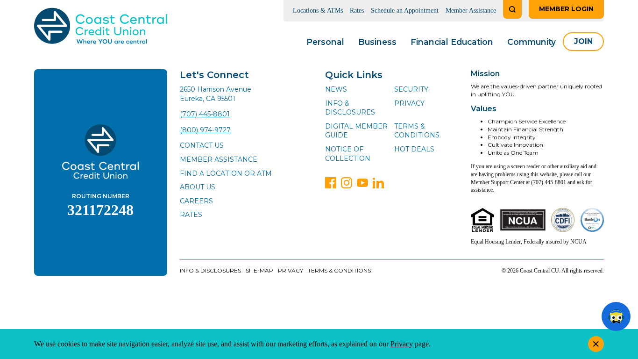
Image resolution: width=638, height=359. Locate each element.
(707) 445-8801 (205, 114)
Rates (357, 10)
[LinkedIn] (378, 182)
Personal (325, 42)
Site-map (259, 270)
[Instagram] (346, 182)
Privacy (409, 103)
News (336, 89)
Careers (196, 201)
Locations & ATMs (318, 10)
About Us (197, 187)
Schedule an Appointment (405, 10)
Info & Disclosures (350, 108)
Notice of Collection (347, 154)
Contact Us (202, 145)
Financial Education (452, 42)
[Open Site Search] (512, 9)
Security (411, 89)
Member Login (566, 9)
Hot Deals (414, 149)
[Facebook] (330, 182)
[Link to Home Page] (100, 27)
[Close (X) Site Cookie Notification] (596, 344)
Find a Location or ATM (226, 173)
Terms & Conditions (417, 131)
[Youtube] (362, 182)
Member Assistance (471, 10)
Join (583, 41)
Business (377, 42)
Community (531, 42)
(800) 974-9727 (205, 130)
